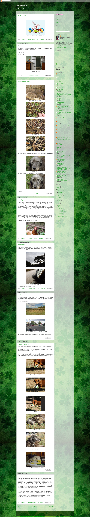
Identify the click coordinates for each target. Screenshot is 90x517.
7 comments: (41, 75)
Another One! (59, 122)
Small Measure (60, 143)
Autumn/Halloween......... (61, 152)
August (59, 197)
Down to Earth (60, 83)
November (60, 192)
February (60, 220)
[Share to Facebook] (49, 39)
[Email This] (46, 39)
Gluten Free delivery (60, 160)
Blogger (57, 513)
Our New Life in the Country (63, 125)
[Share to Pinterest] (51, 39)
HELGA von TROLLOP (61, 93)
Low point (59, 114)
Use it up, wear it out (61, 175)
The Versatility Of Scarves (62, 148)
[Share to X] (48, 39)
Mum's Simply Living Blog (62, 106)
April (59, 203)
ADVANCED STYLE (61, 77)
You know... (20, 45)
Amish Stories (60, 81)
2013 (58, 189)
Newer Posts (21, 506)
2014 (58, 187)
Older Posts (50, 506)
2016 (58, 186)
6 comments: (41, 238)
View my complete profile (61, 47)
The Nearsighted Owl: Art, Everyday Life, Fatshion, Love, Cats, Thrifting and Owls (63, 168)
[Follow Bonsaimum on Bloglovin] (59, 15)
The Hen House (60, 163)
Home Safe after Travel (61, 134)
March (59, 205)
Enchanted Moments (61, 87)
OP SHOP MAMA (60, 121)
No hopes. (59, 103)
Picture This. (21, 476)
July (59, 198)
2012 (58, 223)
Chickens (58, 21)
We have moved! (60, 156)
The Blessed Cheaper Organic (63, 155)
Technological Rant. (22, 200)
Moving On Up (59, 144)
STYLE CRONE (60, 147)
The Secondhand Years (62, 171)
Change (58, 99)
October (60, 194)
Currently (58, 74)
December (60, 190)
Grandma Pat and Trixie (61, 78)
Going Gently (60, 89)
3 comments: (42, 288)
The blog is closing (60, 84)
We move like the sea (61, 172)
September (60, 195)
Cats (57, 19)
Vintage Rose (60, 179)
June (59, 200)
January (60, 221)
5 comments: (41, 337)
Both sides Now (60, 90)
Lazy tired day (59, 176)
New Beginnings (60, 117)
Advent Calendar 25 (60, 107)
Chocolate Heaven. (22, 15)
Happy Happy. (21, 244)
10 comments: (42, 193)
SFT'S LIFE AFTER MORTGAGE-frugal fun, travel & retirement (64, 138)
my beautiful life (60, 110)
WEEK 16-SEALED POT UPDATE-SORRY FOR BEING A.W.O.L (63, 140)
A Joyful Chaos (60, 73)
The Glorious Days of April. (62, 180)
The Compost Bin (61, 159)
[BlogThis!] (47, 39)
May (59, 202)
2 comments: (41, 39)
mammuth (49, 513)
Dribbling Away (21, 294)
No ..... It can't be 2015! (61, 118)
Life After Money (60, 102)
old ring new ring (60, 164)
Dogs (57, 22)
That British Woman (61, 151)
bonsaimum (63, 36)
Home (35, 506)
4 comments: (41, 502)
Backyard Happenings (23, 344)
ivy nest (59, 98)
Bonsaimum (21, 5)
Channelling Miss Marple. (24, 81)
